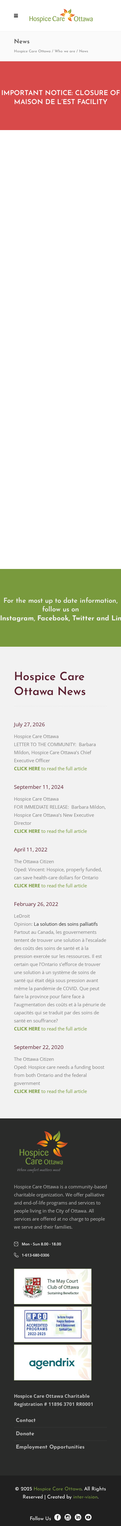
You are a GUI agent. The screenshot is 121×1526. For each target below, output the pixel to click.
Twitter (83, 618)
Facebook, (53, 618)
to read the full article (50, 768)
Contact (26, 1420)
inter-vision (85, 1497)
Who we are (65, 51)
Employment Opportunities (50, 1447)
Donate (25, 1433)
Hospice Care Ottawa (32, 51)
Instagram (17, 618)
